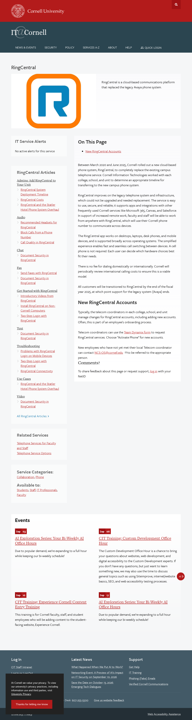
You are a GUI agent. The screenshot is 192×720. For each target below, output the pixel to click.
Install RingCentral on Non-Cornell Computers (38, 308)
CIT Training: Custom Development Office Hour (135, 540)
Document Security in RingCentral (35, 257)
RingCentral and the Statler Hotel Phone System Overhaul (40, 207)
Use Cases (24, 378)
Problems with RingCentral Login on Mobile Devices (38, 353)
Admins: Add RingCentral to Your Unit (36, 182)
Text (20, 328)
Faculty (21, 495)
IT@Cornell (29, 32)
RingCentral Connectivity (37, 371)
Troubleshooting (28, 346)
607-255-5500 (80, 700)
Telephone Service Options (34, 453)
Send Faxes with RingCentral (39, 273)
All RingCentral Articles (32, 416)
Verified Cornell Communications (148, 684)
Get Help (134, 667)
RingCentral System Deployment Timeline (34, 192)
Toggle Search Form (176, 4)
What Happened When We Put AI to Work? (97, 667)
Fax (19, 268)
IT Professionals (47, 490)
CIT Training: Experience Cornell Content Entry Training (51, 604)
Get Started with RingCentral (37, 290)
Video (21, 396)
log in (153, 371)
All (180, 576)
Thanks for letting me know (32, 704)
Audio (21, 217)
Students (22, 490)
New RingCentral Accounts (103, 151)
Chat (20, 250)
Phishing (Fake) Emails (142, 678)
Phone (40, 477)
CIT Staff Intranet (21, 667)
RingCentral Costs (32, 199)
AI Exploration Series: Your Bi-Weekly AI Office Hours (49, 540)
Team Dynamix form (137, 332)
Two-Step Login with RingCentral (34, 318)
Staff (32, 490)
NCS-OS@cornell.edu (108, 352)
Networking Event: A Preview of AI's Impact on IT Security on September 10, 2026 (97, 674)
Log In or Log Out (22, 673)
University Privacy (21, 694)
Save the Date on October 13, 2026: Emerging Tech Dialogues (92, 684)
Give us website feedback (109, 700)
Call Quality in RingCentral (37, 242)
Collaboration (25, 477)
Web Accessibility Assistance (164, 714)
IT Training (135, 672)
